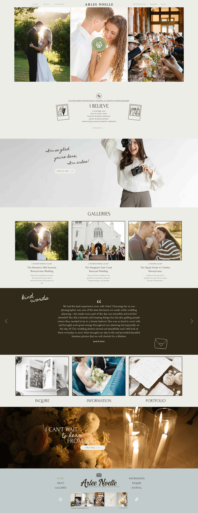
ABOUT (60, 483)
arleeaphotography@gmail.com (80, 508)
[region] (42, 254)
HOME (60, 478)
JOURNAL (137, 487)
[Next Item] (180, 44)
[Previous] (6, 321)
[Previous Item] (18, 44)
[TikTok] (137, 499)
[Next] (192, 321)
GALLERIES (60, 487)
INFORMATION (99, 400)
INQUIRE (42, 400)
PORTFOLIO (156, 400)
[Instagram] (60, 499)
